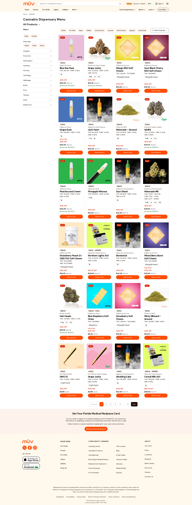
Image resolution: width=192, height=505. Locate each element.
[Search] (120, 4)
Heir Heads (65, 316)
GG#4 (147, 129)
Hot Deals (64, 446)
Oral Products (121, 30)
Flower (35, 10)
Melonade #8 (151, 191)
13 (127, 404)
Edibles (65, 10)
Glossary (119, 464)
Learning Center (94, 446)
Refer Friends (149, 463)
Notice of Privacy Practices (97, 497)
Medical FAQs (121, 468)
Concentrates (99, 30)
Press (147, 450)
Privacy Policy (81, 497)
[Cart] (167, 3)
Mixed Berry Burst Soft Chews (153, 257)
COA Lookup (120, 446)
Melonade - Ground (126, 129)
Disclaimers (60, 497)
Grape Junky (94, 68)
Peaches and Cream (70, 191)
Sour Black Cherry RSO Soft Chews (153, 69)
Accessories (142, 30)
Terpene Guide (121, 459)
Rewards (148, 459)
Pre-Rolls (46, 10)
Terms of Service (113, 497)
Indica (34, 45)
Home (25, 14)
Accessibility (70, 497)
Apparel (132, 30)
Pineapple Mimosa (97, 191)
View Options (99, 91)
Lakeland (32, 14)
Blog (117, 451)
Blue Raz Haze (67, 68)
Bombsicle (121, 255)
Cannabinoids (93, 455)
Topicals (110, 30)
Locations (148, 455)
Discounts (148, 468)
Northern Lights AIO (98, 255)
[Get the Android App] (37, 466)
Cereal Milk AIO (152, 376)
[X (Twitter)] (24, 448)
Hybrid (27, 45)
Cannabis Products (95, 451)
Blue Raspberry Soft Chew (98, 317)
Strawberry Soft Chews (124, 317)
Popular (34, 36)
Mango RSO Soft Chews (124, 69)
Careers (147, 472)
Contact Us (149, 477)
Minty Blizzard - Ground (152, 317)
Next (134, 404)
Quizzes (119, 473)
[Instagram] (35, 448)
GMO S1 (64, 376)
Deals (27, 10)
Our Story (148, 446)
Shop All (63, 468)
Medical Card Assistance (96, 429)
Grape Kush (66, 129)
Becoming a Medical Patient (98, 459)
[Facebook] (30, 448)
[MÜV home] (29, 3)
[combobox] (79, 4)
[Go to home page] (37, 441)
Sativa (42, 45)
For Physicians (93, 473)
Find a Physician (94, 468)
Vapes (56, 10)
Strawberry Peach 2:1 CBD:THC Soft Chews (71, 257)
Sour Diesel (122, 191)
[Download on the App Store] (37, 459)
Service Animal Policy (129, 497)
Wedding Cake (123, 376)
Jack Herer (93, 129)
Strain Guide (120, 455)
